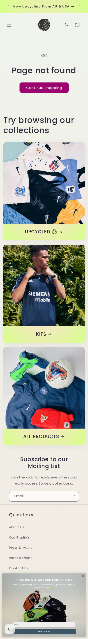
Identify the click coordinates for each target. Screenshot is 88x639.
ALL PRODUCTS (41, 437)
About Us (16, 527)
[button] (9, 25)
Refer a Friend (20, 558)
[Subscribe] (74, 496)
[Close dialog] (83, 576)
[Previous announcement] (8, 6)
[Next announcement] (80, 6)
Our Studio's (19, 537)
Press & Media (21, 547)
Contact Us (18, 568)
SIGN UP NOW (44, 631)
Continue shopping (44, 87)
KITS (41, 334)
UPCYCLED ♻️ (41, 232)
